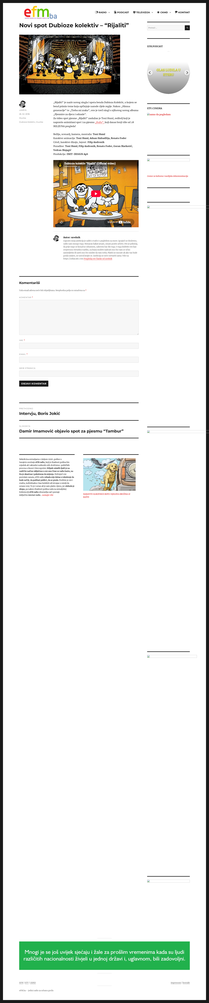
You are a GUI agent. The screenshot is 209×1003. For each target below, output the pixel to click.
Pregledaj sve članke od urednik (98, 259)
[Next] (187, 72)
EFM (21, 983)
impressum (176, 983)
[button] (149, 130)
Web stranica (27, 368)
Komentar (26, 297)
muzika (39, 122)
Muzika (22, 118)
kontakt (186, 983)
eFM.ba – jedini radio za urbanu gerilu (36, 990)
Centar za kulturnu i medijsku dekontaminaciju (167, 176)
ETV (27, 983)
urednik (23, 110)
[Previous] (150, 72)
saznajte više (47, 495)
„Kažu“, (99, 122)
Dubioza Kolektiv (27, 122)
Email (23, 354)
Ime (22, 340)
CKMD (33, 983)
